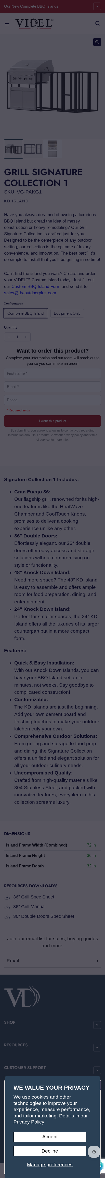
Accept (50, 1136)
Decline (50, 1151)
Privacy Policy (29, 1122)
